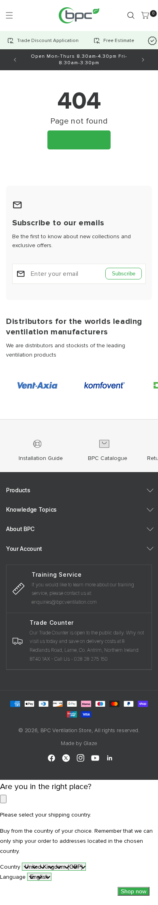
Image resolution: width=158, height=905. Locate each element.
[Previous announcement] (15, 60)
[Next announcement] (143, 60)
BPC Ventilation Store (66, 730)
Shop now (133, 891)
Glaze (90, 743)
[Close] (3, 799)
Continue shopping (79, 139)
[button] (9, 15)
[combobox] (54, 867)
